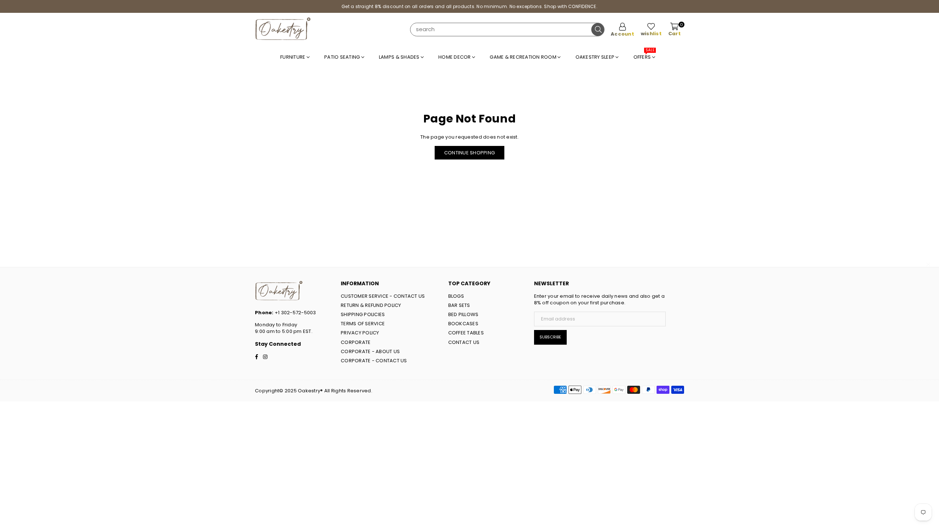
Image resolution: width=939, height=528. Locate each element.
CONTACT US (464, 342)
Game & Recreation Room (524, 57)
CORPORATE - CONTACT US (374, 360)
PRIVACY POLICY (360, 332)
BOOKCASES (463, 323)
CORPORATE (355, 342)
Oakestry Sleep (596, 57)
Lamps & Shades (400, 57)
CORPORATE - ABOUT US (370, 351)
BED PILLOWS (463, 314)
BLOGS (456, 296)
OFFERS (644, 55)
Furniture (293, 57)
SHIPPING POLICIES (363, 314)
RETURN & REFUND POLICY (371, 305)
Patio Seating (342, 57)
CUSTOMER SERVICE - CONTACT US (383, 296)
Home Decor (455, 57)
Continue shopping (469, 152)
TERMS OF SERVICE (363, 323)
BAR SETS (459, 305)
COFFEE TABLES (466, 332)
